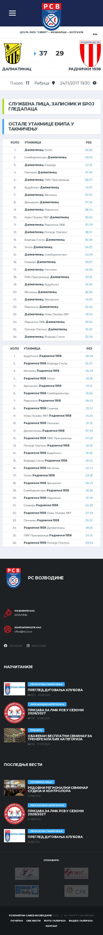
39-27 (88, 262)
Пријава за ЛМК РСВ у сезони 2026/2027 (55, 711)
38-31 (89, 232)
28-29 (89, 371)
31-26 (89, 393)
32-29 (88, 336)
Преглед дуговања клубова (55, 690)
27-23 (89, 513)
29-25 (88, 157)
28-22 (89, 483)
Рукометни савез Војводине (30, 915)
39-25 (88, 322)
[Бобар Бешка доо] (27, 890)
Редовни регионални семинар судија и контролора (58, 789)
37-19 (89, 498)
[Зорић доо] (76, 873)
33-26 (88, 150)
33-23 (89, 460)
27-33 (88, 202)
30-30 (89, 490)
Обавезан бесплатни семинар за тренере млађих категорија (60, 737)
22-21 (89, 408)
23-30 (89, 475)
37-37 (88, 195)
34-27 (88, 247)
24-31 (89, 535)
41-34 (89, 299)
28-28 (89, 356)
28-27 (88, 180)
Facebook (15, 645)
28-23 (89, 400)
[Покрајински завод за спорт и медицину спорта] (27, 873)
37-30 (88, 172)
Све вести (33, 920)
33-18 (89, 378)
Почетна (17, 920)
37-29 (88, 224)
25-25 (89, 415)
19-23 (89, 314)
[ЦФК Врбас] (76, 890)
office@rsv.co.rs (23, 631)
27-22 (89, 438)
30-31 (89, 277)
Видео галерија (81, 920)
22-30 (89, 505)
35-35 (89, 329)
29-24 (89, 543)
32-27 (89, 363)
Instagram (38, 645)
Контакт (51, 925)
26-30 (88, 269)
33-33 (89, 445)
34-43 (88, 307)
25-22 (89, 520)
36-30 (88, 239)
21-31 (89, 165)
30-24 (88, 217)
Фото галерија (55, 920)
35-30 (89, 284)
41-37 (89, 187)
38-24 (88, 209)
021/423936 (21, 615)
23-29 (88, 254)
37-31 (89, 423)
